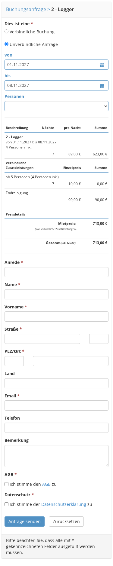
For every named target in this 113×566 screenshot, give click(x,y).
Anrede (12, 262)
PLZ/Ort (13, 351)
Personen (14, 96)
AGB (9, 474)
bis (8, 75)
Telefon (12, 418)
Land (10, 373)
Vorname (14, 307)
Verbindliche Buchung (32, 32)
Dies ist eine (17, 23)
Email (10, 396)
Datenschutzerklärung (63, 504)
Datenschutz (17, 494)
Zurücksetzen (66, 521)
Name (11, 284)
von (8, 55)
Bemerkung (17, 440)
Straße (11, 329)
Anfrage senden (24, 521)
